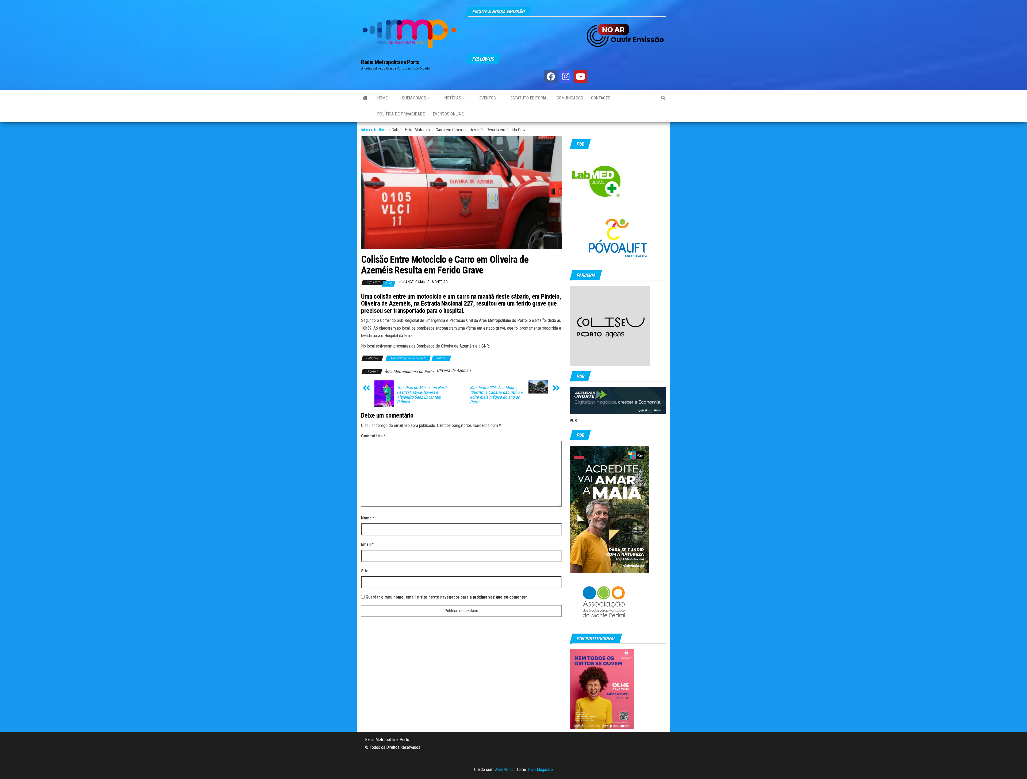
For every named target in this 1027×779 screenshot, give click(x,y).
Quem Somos (414, 98)
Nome (368, 517)
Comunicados (570, 98)
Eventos (487, 98)
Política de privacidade (401, 114)
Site (365, 570)
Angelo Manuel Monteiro (426, 282)
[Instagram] (565, 76)
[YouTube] (580, 76)
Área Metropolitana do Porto (408, 358)
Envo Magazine (540, 769)
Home (382, 98)
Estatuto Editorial (529, 98)
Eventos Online (448, 114)
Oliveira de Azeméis (454, 370)
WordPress (504, 769)
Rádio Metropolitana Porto (390, 62)
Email (367, 544)
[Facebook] (550, 76)
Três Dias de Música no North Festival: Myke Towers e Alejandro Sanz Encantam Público (422, 394)
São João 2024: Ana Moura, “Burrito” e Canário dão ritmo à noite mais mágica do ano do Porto (496, 394)
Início (365, 129)
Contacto (600, 98)
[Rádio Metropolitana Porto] (365, 98)
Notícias (452, 98)
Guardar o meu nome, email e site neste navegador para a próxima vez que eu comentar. (447, 597)
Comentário (373, 435)
